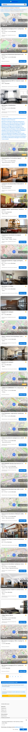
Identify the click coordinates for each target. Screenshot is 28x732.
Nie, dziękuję (15, 729)
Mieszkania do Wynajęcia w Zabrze (17, 124)
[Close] (26, 720)
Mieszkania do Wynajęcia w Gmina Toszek (15, 133)
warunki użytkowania (16, 691)
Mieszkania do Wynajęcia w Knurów (9, 126)
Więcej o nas (3, 710)
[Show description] (25, 28)
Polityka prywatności (5, 717)
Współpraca (3, 708)
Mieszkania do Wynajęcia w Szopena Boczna (11, 118)
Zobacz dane (22, 35)
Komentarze (3, 711)
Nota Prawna (4, 715)
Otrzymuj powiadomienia (14, 695)
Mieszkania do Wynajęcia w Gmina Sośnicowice (11, 134)
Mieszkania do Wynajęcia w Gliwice (12, 128)
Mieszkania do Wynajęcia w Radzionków (10, 121)
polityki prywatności (19, 727)
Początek (2, 9)
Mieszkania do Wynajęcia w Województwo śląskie (12, 9)
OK (23, 729)
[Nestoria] (14, 1)
